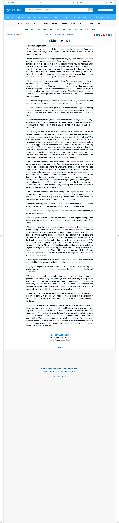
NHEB (13, 35)
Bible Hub (59, 348)
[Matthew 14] (116, 241)
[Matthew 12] (3, 241)
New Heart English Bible (59, 335)
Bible (8, 35)
